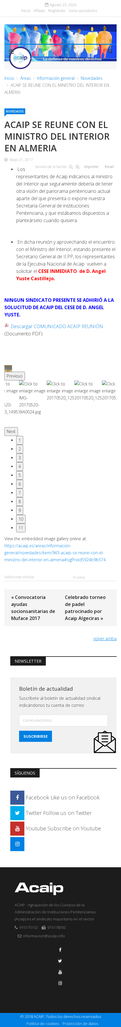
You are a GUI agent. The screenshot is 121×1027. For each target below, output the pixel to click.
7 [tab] (20, 493)
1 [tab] (20, 440)
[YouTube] (60, 972)
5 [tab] (20, 475)
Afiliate (39, 11)
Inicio (26, 11)
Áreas (25, 78)
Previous (15, 376)
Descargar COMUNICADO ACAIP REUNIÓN (57, 326)
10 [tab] (21, 519)
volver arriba (105, 638)
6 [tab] (20, 484)
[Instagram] (17, 843)
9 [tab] (20, 510)
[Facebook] (60, 949)
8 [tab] (20, 501)
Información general (56, 78)
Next (11, 431)
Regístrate (56, 11)
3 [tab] (20, 457)
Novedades (91, 78)
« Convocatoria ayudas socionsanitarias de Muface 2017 (33, 607)
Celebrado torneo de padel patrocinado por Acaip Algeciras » (85, 607)
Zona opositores (82, 11)
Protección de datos (80, 1023)
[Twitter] (60, 961)
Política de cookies (42, 1023)
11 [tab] (21, 528)
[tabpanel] (60, 403)
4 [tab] (20, 466)
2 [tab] (20, 449)
